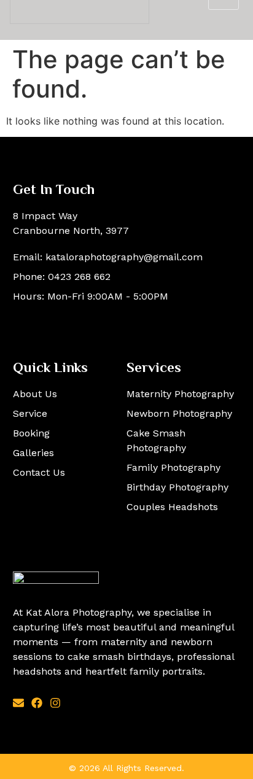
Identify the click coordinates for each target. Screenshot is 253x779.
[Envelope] (18, 702)
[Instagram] (55, 702)
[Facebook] (36, 702)
